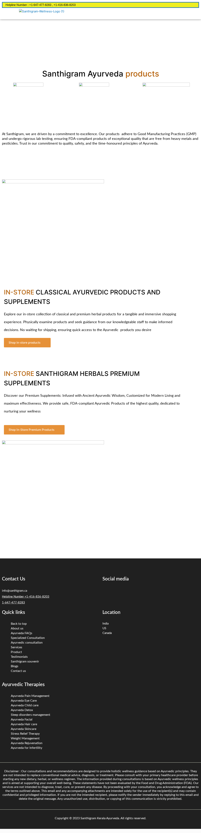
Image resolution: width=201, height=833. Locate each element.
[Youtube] (150, 593)
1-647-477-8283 (13, 602)
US (104, 628)
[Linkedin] (128, 593)
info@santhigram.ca (14, 590)
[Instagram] (139, 593)
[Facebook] (107, 593)
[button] (156, 13)
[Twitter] (118, 593)
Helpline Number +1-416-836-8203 (25, 596)
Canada (107, 633)
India (105, 623)
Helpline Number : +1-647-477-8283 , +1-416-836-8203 (40, 4)
